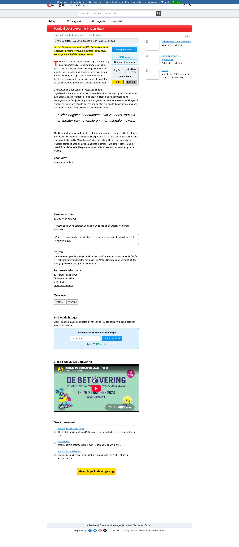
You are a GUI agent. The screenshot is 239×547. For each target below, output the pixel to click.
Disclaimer (138, 525)
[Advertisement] (96, 186)
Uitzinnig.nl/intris (129, 530)
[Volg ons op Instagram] (100, 530)
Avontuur (72, 302)
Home (57, 35)
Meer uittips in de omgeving (96, 471)
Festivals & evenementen (74, 35)
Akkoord (177, 2)
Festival (59, 302)
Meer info (165, 2)
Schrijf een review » (63, 285)
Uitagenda (99, 21)
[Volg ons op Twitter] (95, 530)
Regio (54, 21)
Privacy (148, 525)
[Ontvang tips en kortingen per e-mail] (104, 530)
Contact (127, 525)
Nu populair (116, 21)
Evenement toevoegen (110, 525)
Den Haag (110, 41)
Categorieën (75, 21)
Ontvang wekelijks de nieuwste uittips (96, 332)
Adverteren (92, 525)
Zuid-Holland (95, 35)
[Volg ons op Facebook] (90, 530)
